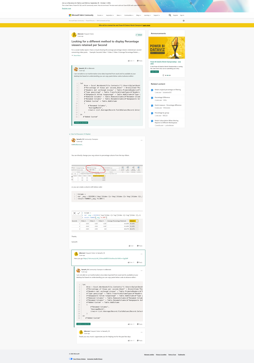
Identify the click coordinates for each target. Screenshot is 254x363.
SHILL (165, 100)
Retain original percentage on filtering (168, 90)
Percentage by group (162, 113)
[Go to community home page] (81, 15)
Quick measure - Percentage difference (168, 105)
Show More (77, 55)
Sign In (182, 15)
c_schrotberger (169, 125)
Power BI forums (90, 20)
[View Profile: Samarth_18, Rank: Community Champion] (74, 140)
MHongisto (166, 108)
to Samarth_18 (100, 253)
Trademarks (181, 354)
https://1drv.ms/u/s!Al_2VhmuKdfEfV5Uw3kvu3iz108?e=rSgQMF (105, 258)
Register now (66, 8)
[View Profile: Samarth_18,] (76, 69)
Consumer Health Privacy (94, 359)
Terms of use (172, 354)
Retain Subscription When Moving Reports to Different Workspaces (166, 122)
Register (175, 15)
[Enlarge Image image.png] (107, 174)
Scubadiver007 (167, 92)
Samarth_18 (82, 68)
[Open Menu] (183, 20)
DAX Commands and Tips (103, 20)
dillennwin (80, 34)
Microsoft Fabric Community (76, 20)
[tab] (166, 75)
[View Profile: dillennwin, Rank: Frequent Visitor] (74, 34)
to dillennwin (90, 68)
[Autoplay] (163, 75)
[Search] (170, 15)
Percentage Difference (162, 97)
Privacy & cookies (161, 354)
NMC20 (165, 115)
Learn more (146, 25)
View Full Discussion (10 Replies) (80, 134)
